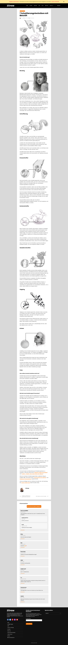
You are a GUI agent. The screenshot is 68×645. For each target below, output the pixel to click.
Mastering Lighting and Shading (40, 472)
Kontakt (8, 629)
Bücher (31, 5)
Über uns (46, 5)
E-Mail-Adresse (28, 618)
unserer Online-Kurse (25, 482)
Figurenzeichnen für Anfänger (40, 477)
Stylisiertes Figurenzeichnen (25, 478)
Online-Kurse (9, 634)
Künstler (35, 5)
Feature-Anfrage (10, 627)
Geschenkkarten (11, 637)
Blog (42, 5)
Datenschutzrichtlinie (11, 632)
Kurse (27, 5)
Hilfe (39, 5)
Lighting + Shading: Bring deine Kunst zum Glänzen (32, 473)
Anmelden (58, 5)
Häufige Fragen (10, 624)
